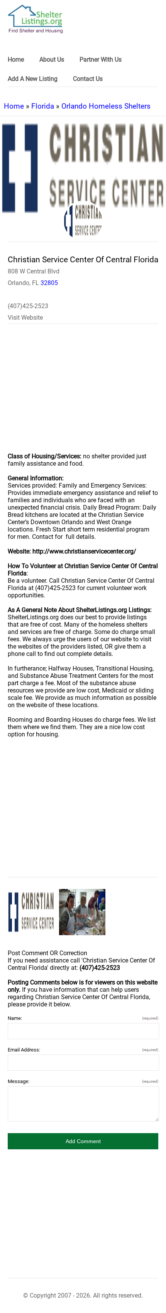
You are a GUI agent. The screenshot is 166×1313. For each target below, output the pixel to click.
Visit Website (25, 317)
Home (14, 106)
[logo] (35, 19)
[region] (83, 393)
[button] (83, 1141)
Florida (42, 106)
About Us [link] (51, 59)
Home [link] (16, 59)
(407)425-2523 (28, 306)
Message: (83, 1081)
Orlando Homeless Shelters (106, 106)
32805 (49, 283)
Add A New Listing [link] (33, 78)
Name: (83, 1018)
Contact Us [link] (88, 78)
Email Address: (83, 1050)
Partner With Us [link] (101, 59)
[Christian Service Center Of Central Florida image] (31, 912)
